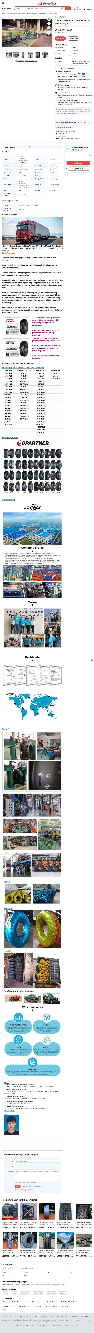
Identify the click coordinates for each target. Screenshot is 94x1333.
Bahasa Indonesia (53, 1321)
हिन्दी (82, 1320)
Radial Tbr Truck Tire (51, 1306)
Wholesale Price (55, 1316)
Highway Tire (63, 1293)
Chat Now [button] (74, 38)
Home (3, 13)
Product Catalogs (28, 1268)
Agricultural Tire (24, 1293)
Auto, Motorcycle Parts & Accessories (16, 13)
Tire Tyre (5, 1302)
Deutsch (54, 1320)
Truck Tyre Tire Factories (50, 1302)
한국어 (72, 1320)
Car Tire (5, 1293)
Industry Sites (64, 1316)
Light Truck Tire (51, 1293)
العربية (67, 1320)
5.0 (73, 150)
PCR (48, 1272)
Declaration (66, 1325)
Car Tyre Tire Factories (18, 1302)
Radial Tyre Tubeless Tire (68, 1302)
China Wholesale (45, 1316)
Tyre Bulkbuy (64, 1306)
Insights (51, 1318)
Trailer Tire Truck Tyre (9, 1306)
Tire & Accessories (31, 13)
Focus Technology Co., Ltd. (35, 1325)
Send (17, 1186)
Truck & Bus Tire (42, 13)
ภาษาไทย (87, 1320)
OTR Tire (14, 1293)
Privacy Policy (74, 1325)
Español (20, 1320)
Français (33, 1320)
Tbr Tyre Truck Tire (24, 1306)
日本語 (77, 1320)
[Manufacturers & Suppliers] (47, 3)
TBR (25, 1272)
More (3, 1310)
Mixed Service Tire (38, 1293)
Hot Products (7, 1316)
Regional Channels (74, 1316)
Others (26, 1275)
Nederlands (61, 1320)
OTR (71, 1272)
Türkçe (38, 1321)
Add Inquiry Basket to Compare (27, 61)
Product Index (84, 1316)
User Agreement (57, 1325)
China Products (17, 1316)
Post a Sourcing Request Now (24, 1190)
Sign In (57, 138)
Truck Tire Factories (34, 1302)
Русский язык (41, 1320)
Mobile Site (44, 1318)
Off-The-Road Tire (52, 13)
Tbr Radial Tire (38, 1306)
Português (27, 1320)
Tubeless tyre (5, 1272)
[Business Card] (90, 155)
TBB (3, 1275)
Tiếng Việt (44, 1321)
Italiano (48, 1320)
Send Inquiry (60, 38)
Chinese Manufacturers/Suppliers (30, 1316)
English (15, 1320)
